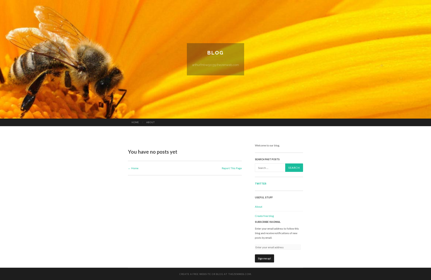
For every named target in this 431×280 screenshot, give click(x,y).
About (150, 122)
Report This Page (232, 168)
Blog (215, 53)
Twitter (260, 183)
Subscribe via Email (268, 222)
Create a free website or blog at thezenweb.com (215, 274)
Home (135, 122)
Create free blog (264, 215)
